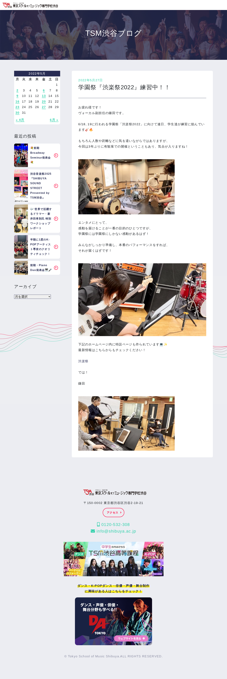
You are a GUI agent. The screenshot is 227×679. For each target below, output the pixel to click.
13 (44, 96)
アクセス (112, 512)
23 (17, 107)
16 (17, 101)
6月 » (54, 120)
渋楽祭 (83, 361)
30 (17, 112)
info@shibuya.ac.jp (115, 531)
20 (44, 101)
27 (44, 107)
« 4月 (20, 120)
